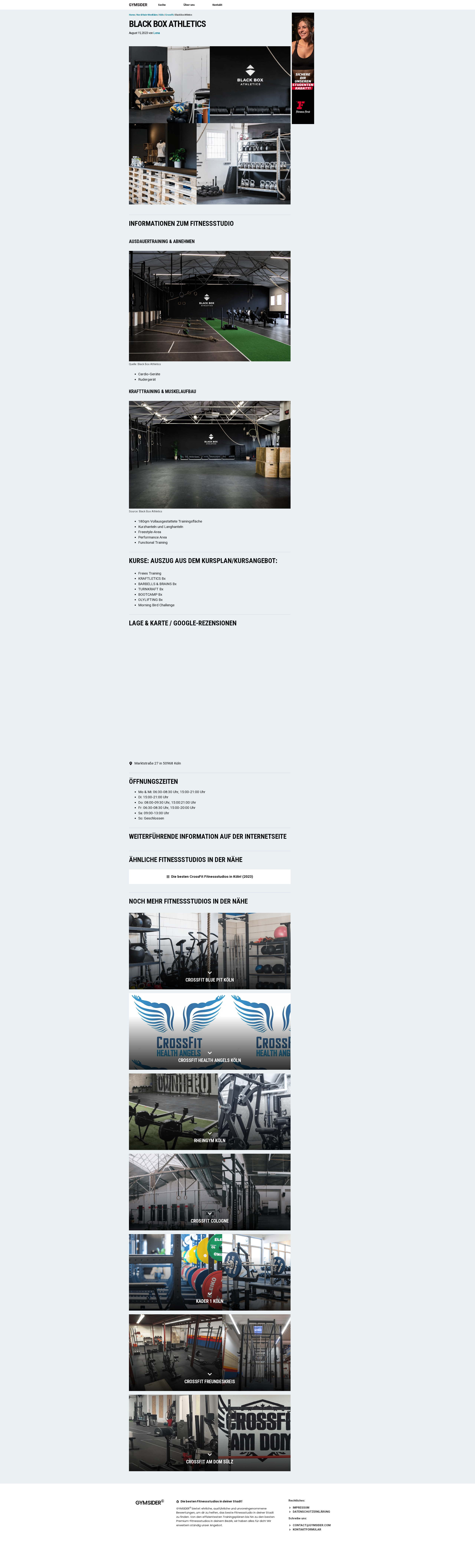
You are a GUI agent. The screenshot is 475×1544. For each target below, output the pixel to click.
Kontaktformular (307, 1529)
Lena (156, 33)
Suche (162, 4)
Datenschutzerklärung (311, 1511)
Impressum (301, 1507)
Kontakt (217, 4)
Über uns (189, 4)
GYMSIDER (138, 5)
